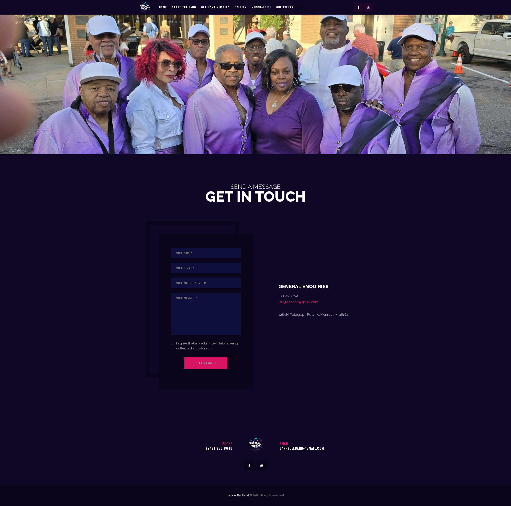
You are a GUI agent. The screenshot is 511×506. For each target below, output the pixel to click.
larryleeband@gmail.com (298, 302)
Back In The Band (238, 495)
